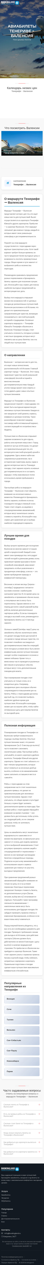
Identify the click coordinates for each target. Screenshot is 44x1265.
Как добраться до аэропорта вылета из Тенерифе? (20, 1143)
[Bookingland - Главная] (11, 1169)
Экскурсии (5, 1198)
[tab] (22, 1105)
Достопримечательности (10, 1219)
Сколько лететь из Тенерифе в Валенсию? (16, 1106)
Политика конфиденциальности (12, 1257)
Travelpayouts (17, 1246)
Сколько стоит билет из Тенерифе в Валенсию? (18, 1124)
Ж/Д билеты (5, 1201)
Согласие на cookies (29, 1260)
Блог (3, 1222)
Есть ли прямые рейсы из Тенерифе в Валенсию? (20, 1115)
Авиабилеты (14, 76)
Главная (4, 76)
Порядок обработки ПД (9, 1263)
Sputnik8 (26, 1246)
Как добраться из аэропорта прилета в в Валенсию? (20, 1153)
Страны (4, 1216)
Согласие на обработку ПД (10, 1260)
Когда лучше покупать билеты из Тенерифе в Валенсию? (17, 1134)
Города (4, 1212)
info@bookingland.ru (12, 1233)
